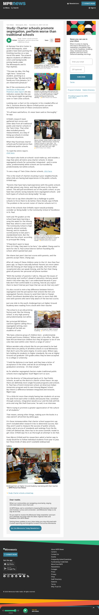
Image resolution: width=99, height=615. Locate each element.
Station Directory (88, 90)
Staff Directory (56, 579)
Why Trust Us (56, 587)
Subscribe (81, 77)
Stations (54, 582)
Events (53, 557)
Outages (54, 569)
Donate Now (88, 3)
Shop (53, 577)
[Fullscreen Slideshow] (9, 453)
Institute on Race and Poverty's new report (15, 90)
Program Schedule (74, 90)
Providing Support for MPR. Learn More (78, 97)
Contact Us (55, 554)
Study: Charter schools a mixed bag (20, 493)
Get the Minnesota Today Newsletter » (25, 528)
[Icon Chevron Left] (8, 464)
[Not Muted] (3, 610)
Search (15, 8)
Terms (72, 82)
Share (57, 40)
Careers (54, 552)
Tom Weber (10, 25)
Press (53, 572)
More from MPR (57, 564)
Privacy (53, 574)
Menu (7, 8)
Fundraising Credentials (59, 562)
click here (10, 153)
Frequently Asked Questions (61, 559)
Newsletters (55, 567)
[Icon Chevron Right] (57, 464)
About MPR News (57, 549)
